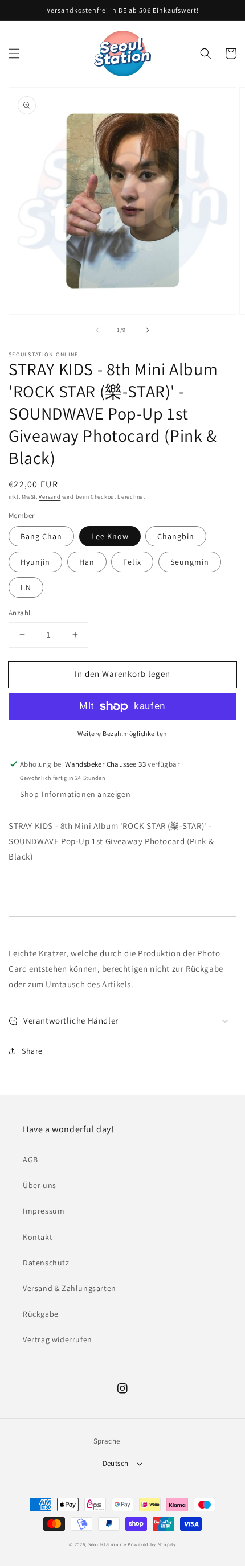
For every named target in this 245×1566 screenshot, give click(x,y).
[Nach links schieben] (97, 330)
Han (87, 562)
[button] (14, 53)
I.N (26, 587)
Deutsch (116, 1463)
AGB (30, 1159)
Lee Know (110, 536)
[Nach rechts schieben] (147, 330)
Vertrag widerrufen (57, 1339)
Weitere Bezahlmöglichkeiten (122, 733)
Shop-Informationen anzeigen (75, 794)
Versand (49, 496)
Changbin (175, 536)
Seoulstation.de (107, 1544)
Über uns (39, 1185)
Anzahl (19, 613)
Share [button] (32, 1051)
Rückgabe (41, 1314)
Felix (132, 562)
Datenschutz (46, 1262)
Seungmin (189, 562)
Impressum (43, 1211)
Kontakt (37, 1237)
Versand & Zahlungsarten (69, 1288)
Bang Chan (41, 536)
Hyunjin (35, 562)
